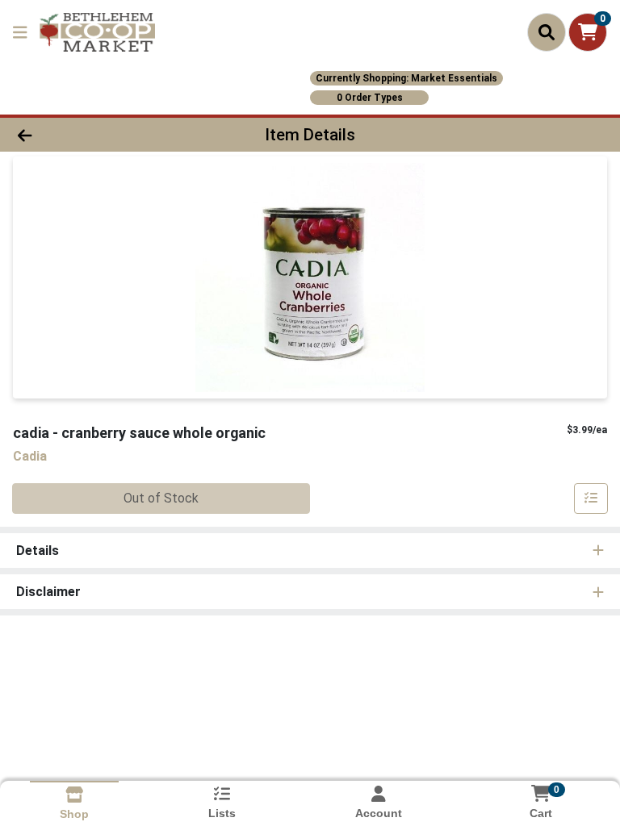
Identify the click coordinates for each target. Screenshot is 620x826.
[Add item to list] (591, 498)
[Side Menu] (20, 32)
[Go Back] (87, 134)
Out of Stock (161, 498)
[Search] (546, 32)
